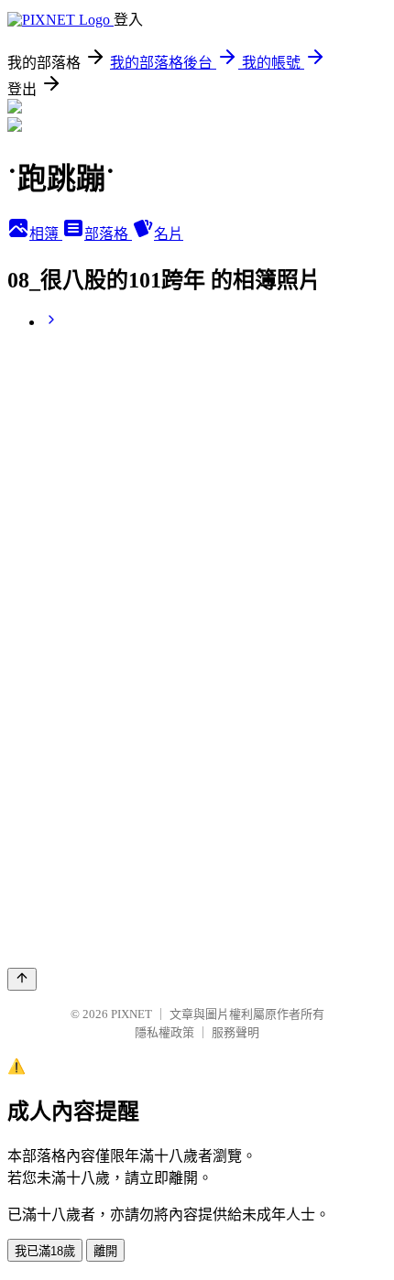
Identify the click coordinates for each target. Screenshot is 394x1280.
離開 (105, 1251)
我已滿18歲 (45, 1251)
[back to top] (22, 979)
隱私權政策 (164, 1032)
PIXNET (131, 1014)
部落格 (108, 234)
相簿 (45, 234)
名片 (168, 234)
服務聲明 (235, 1032)
